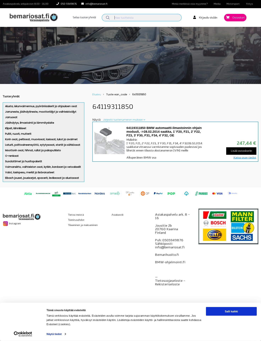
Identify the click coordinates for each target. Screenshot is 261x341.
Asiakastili (117, 215)
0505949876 (172, 240)
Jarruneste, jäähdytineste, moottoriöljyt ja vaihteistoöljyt (40, 111)
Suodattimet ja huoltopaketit (23, 161)
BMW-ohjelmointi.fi (170, 262)
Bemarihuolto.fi (167, 255)
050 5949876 (69, 4)
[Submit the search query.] (108, 17)
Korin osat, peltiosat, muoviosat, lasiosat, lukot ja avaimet (41, 139)
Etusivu (96, 94)
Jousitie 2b (163, 226)
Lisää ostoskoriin (241, 151)
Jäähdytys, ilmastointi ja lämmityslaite (29, 123)
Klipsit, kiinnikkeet (15, 128)
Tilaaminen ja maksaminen (83, 225)
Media (217, 4)
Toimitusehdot (76, 220)
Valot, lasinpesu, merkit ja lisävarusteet (29, 172)
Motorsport (233, 4)
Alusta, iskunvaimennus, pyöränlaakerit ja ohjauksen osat (41, 106)
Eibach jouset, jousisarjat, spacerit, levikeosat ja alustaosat (42, 178)
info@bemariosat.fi (96, 4)
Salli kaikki (231, 311)
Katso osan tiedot (244, 157)
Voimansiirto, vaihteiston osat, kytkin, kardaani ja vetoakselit (43, 167)
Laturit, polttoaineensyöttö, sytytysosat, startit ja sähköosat (42, 145)
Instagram (14, 223)
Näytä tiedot (54, 333)
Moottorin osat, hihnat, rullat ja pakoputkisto (33, 150)
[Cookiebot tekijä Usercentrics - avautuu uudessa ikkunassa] (23, 334)
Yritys (249, 4)
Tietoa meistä (76, 215)
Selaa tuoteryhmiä (84, 17)
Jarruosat (11, 117)
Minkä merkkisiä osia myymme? (190, 4)
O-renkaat (12, 156)
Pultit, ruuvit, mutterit (18, 134)
